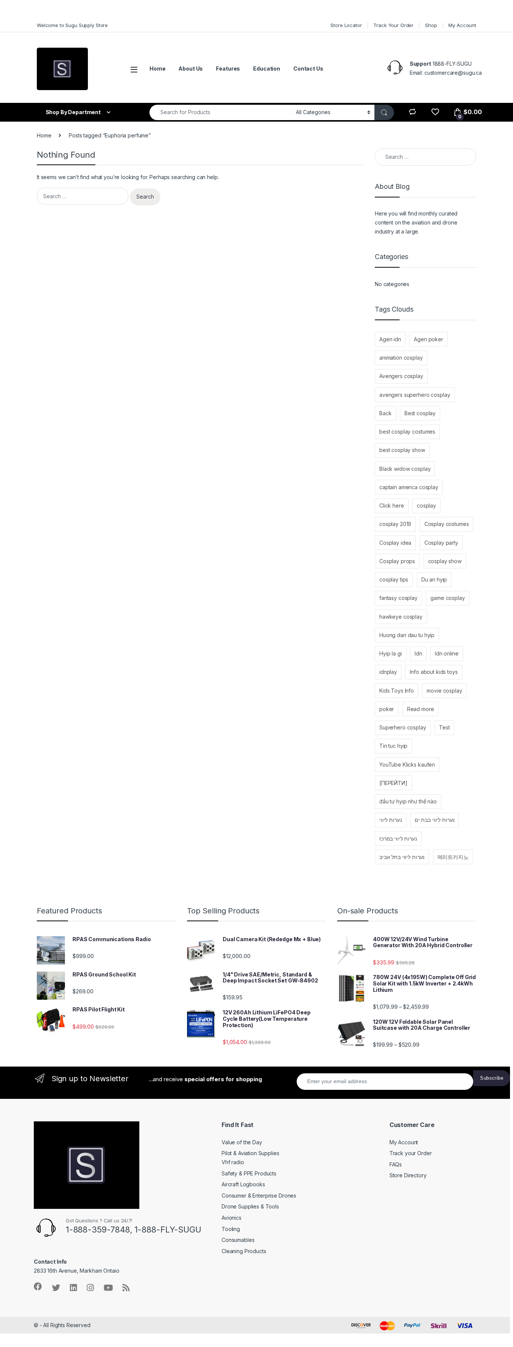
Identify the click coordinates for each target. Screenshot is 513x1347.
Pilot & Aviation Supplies (250, 1153)
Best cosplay (420, 413)
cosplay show (445, 561)
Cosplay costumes (446, 524)
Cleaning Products (244, 1251)
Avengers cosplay (401, 376)
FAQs (395, 1164)
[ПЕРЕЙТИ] (393, 783)
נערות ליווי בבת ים (434, 820)
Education (266, 68)
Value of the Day (242, 1142)
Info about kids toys (433, 672)
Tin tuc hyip (393, 746)
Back (385, 413)
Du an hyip (434, 579)
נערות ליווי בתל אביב (401, 857)
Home (157, 68)
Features (228, 68)
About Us (190, 68)
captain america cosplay (408, 487)
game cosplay (447, 598)
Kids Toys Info (396, 690)
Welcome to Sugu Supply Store (72, 25)
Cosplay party (441, 542)
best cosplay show (402, 450)
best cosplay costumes (407, 431)
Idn (418, 653)
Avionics (231, 1217)
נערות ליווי (390, 820)
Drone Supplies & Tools (250, 1206)
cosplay (426, 505)
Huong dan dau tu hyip (407, 635)
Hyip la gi (390, 653)
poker (386, 709)
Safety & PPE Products (249, 1173)
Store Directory (408, 1175)
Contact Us (308, 68)
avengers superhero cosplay (414, 395)
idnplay (388, 672)
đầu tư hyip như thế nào (408, 801)
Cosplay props (397, 561)
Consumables (238, 1240)
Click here (391, 505)
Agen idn (390, 339)
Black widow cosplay (404, 469)
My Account (462, 25)
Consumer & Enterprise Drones (259, 1195)
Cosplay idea (395, 542)
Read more (420, 709)
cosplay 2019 (395, 524)
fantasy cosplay (398, 598)
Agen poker (428, 339)
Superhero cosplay (402, 727)
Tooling (231, 1229)
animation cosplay (401, 357)
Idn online (447, 653)
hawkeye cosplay (400, 616)
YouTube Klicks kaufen (407, 764)
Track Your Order (393, 25)
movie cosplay (444, 690)
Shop (431, 25)
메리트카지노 (453, 857)
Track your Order (410, 1153)
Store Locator (346, 25)
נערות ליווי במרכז (398, 838)
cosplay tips (393, 579)
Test (444, 727)
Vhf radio (233, 1162)
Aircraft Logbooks (243, 1184)
